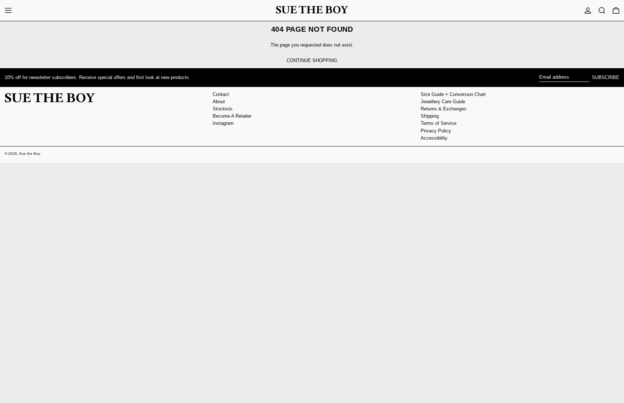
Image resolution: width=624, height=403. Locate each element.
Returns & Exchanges (444, 108)
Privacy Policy (436, 130)
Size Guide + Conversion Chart (453, 94)
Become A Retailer (232, 116)
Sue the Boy (29, 153)
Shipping (430, 116)
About (219, 101)
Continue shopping (312, 60)
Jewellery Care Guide (443, 101)
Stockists (223, 108)
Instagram (223, 123)
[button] (602, 10)
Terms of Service (438, 123)
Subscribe (605, 77)
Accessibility (434, 138)
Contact (221, 94)
